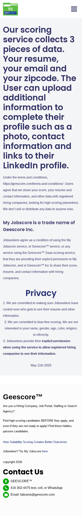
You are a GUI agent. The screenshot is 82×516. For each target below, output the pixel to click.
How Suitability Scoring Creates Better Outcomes (35, 442)
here (45, 451)
